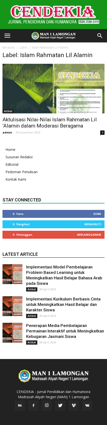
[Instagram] (47, 406)
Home (10, 149)
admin (7, 132)
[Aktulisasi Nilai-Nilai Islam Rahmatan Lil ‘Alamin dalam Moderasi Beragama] (53, 89)
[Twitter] (60, 406)
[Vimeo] (74, 406)
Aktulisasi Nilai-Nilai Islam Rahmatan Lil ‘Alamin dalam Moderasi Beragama (49, 123)
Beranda (8, 47)
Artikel (8, 111)
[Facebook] (33, 406)
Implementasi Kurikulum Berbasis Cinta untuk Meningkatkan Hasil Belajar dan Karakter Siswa (63, 304)
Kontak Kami (15, 179)
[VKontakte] (87, 406)
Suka (97, 214)
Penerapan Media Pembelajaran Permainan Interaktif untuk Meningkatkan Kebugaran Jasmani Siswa (65, 331)
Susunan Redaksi (19, 157)
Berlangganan (89, 234)
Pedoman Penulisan (21, 171)
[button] (100, 35)
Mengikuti (92, 224)
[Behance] (20, 406)
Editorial (11, 164)
